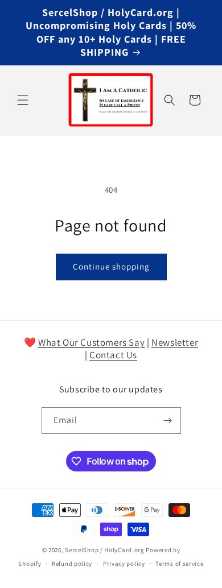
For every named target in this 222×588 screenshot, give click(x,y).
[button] (22, 100)
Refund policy (72, 564)
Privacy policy (124, 564)
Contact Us (113, 355)
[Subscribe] (167, 420)
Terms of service (179, 564)
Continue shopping (111, 266)
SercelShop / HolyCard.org (105, 550)
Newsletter (174, 342)
